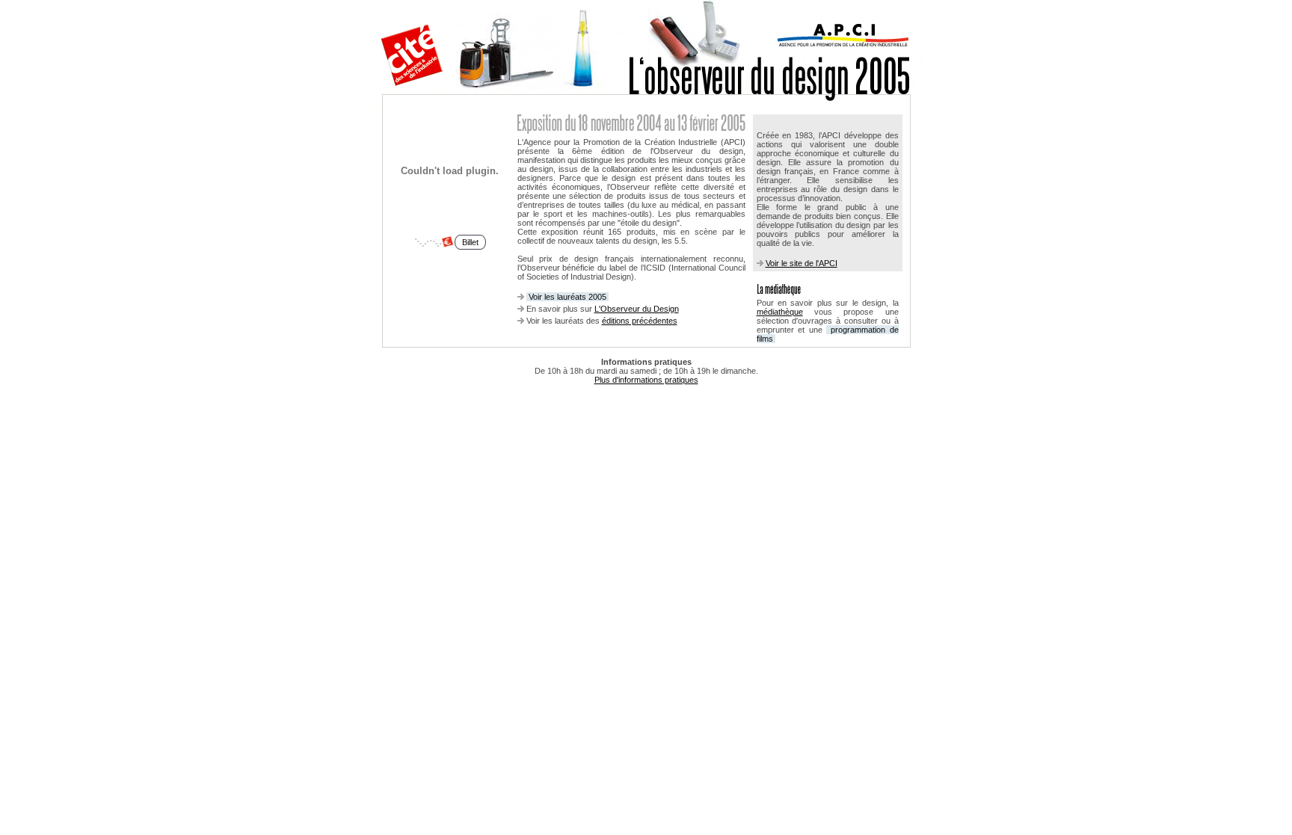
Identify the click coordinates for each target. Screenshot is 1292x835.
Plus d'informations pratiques (646, 379)
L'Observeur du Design (636, 308)
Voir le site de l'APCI (801, 263)
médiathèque (780, 311)
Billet (470, 242)
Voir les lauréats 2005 (567, 296)
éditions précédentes (639, 320)
